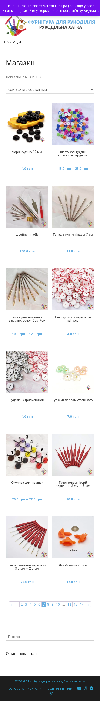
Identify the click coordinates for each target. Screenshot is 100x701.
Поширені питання (59, 688)
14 (82, 604)
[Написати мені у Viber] (51, 694)
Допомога (16, 688)
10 (58, 604)
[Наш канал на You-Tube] (79, 688)
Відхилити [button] (92, 10)
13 (75, 604)
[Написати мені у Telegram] (91, 688)
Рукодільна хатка (75, 681)
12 (69, 604)
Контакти (35, 688)
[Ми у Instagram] (85, 688)
